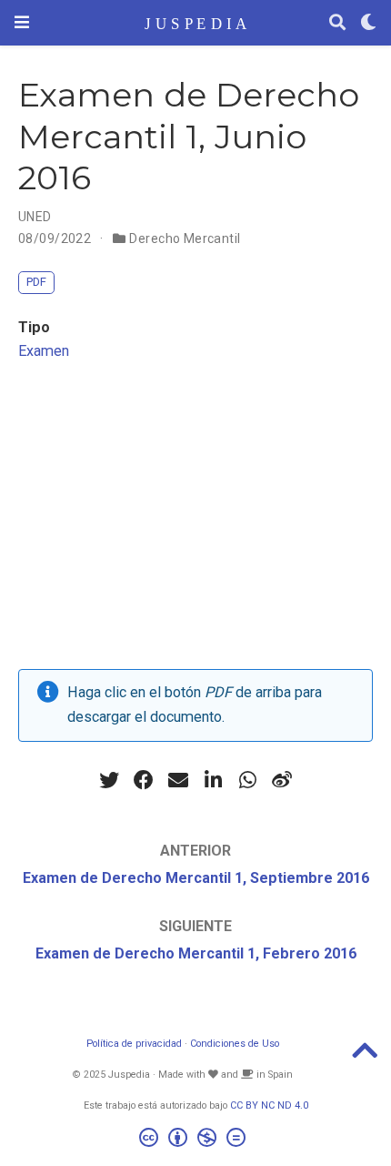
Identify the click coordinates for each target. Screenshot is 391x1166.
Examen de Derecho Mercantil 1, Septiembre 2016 (196, 878)
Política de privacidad (134, 1043)
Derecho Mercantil (184, 238)
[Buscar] (337, 23)
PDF (36, 282)
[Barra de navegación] (22, 22)
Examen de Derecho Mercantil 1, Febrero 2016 (195, 953)
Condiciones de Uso (234, 1043)
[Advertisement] (195, 521)
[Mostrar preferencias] (368, 23)
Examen (43, 351)
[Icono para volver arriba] (364, 1056)
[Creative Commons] (196, 1140)
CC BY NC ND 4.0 (269, 1105)
